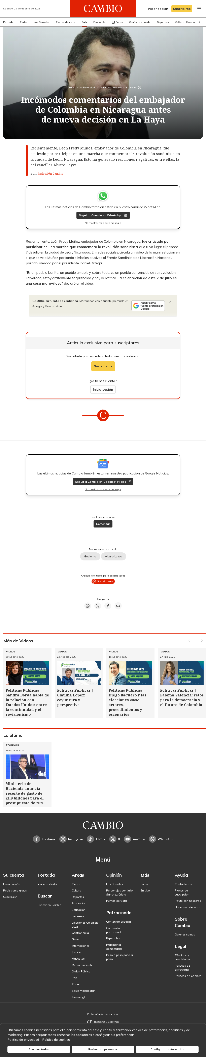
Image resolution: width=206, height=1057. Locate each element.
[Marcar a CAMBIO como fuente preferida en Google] (148, 306)
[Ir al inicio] (103, 8)
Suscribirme (103, 366)
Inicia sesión (103, 389)
